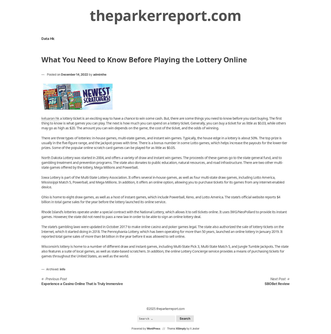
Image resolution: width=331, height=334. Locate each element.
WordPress (153, 328)
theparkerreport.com (165, 15)
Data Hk (47, 39)
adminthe (99, 74)
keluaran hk (50, 118)
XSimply (181, 328)
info (62, 269)
